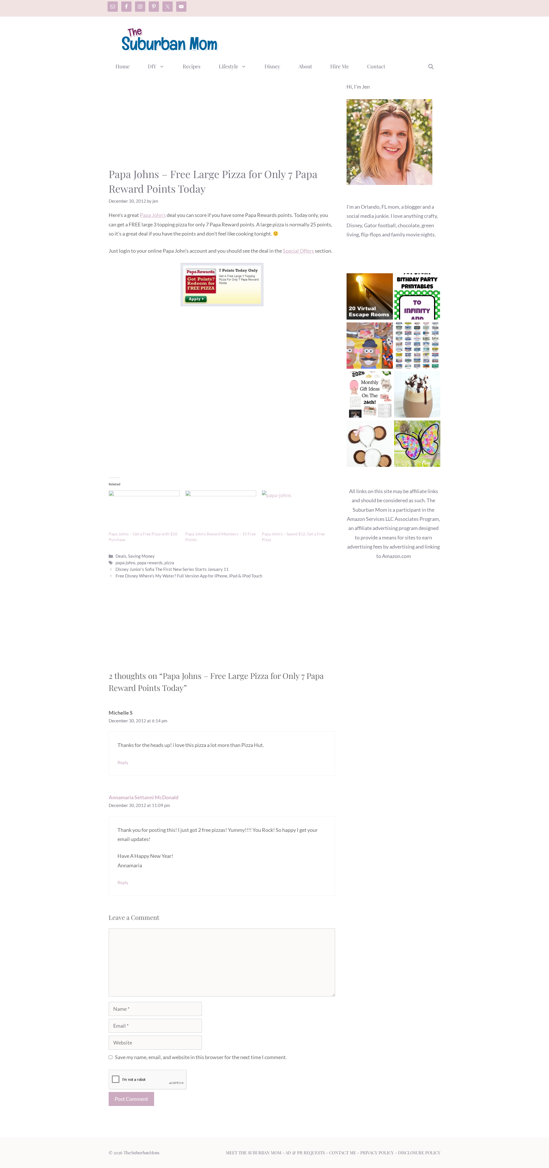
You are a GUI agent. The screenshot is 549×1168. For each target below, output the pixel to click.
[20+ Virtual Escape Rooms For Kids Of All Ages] (370, 297)
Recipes (191, 66)
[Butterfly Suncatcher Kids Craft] (417, 444)
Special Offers (298, 251)
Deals (121, 556)
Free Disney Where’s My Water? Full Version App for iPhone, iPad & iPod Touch (189, 575)
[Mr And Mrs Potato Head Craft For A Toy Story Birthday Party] (370, 346)
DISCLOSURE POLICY (419, 1152)
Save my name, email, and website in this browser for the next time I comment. (201, 1057)
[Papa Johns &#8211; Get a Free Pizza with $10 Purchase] (144, 511)
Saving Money (141, 556)
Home (123, 66)
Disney (272, 66)
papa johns (126, 562)
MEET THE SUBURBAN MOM (253, 1152)
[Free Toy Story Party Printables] (417, 297)
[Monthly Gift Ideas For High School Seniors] (370, 395)
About (305, 66)
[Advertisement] (336, 38)
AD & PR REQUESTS (305, 1152)
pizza (169, 562)
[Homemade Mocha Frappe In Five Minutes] (417, 395)
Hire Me (339, 66)
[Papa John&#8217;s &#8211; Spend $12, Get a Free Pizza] (297, 511)
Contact (376, 66)
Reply (123, 762)
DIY (152, 66)
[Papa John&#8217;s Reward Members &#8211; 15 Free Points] (220, 511)
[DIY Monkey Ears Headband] (370, 444)
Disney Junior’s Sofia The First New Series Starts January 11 (172, 569)
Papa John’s (153, 215)
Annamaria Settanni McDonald (143, 797)
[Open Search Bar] (431, 66)
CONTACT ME (342, 1152)
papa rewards (150, 562)
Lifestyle (228, 66)
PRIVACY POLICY (377, 1152)
